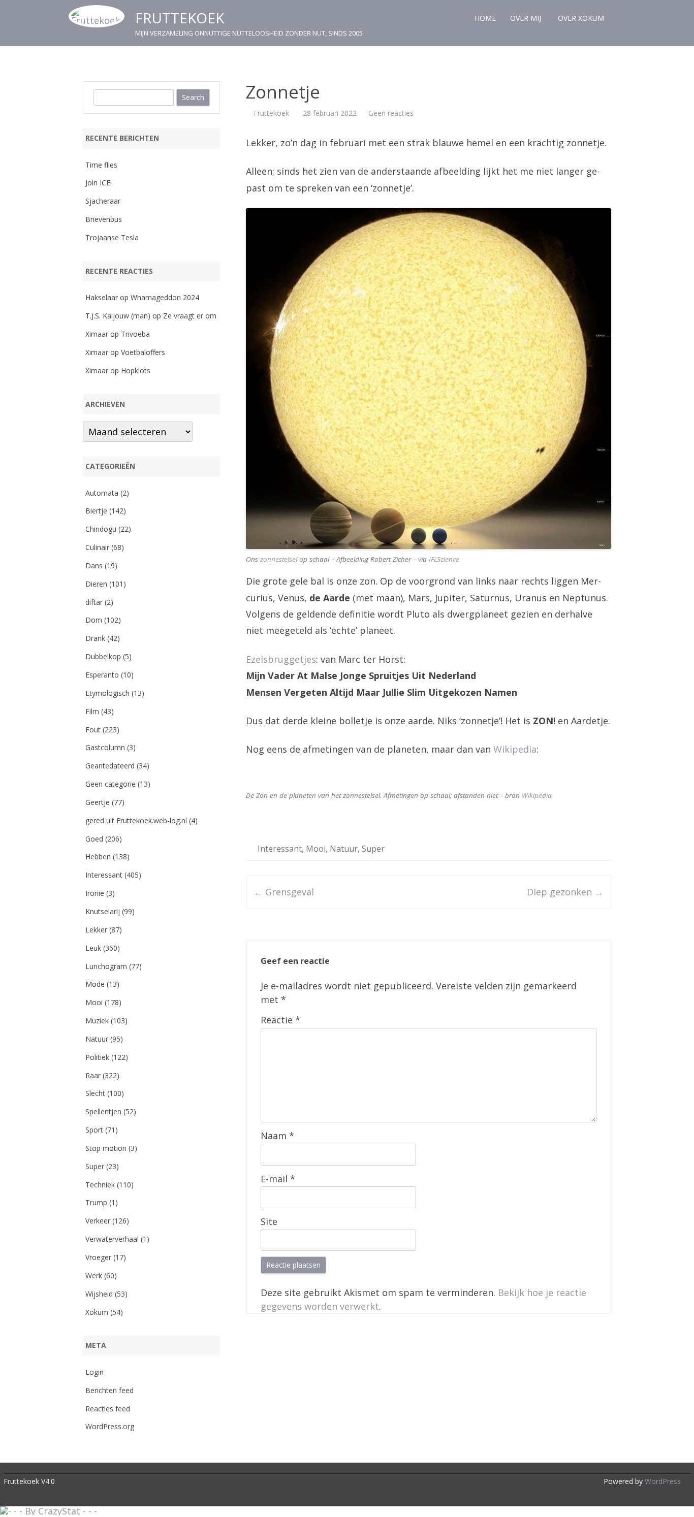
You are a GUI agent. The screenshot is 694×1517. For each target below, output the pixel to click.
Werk (93, 1275)
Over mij (525, 18)
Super (373, 848)
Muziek (97, 1020)
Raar (93, 1075)
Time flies (101, 165)
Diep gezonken (565, 892)
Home (485, 18)
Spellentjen (103, 1111)
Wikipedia (515, 749)
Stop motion (106, 1148)
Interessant (280, 848)
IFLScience (444, 559)
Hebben (98, 856)
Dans (94, 565)
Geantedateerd (110, 765)
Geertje (97, 802)
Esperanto (102, 675)
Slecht (95, 1093)
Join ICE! (98, 182)
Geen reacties (391, 113)
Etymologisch (107, 693)
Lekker (96, 929)
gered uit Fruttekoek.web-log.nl (136, 820)
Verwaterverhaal (112, 1239)
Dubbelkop (103, 656)
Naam (277, 1135)
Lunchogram (106, 966)
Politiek (97, 1057)
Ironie (94, 893)
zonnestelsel (278, 559)
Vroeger (98, 1257)
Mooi (316, 848)
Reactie (280, 1020)
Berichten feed (109, 1390)
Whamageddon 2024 (165, 297)
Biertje (96, 510)
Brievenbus (103, 219)
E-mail (278, 1179)
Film (92, 711)
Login (94, 1372)
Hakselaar (101, 297)
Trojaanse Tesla (112, 237)
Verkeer (97, 1220)
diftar (94, 602)
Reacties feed (107, 1408)
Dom (93, 620)
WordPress (662, 1481)
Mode (95, 984)
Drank (95, 638)
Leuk (93, 948)
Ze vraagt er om (189, 315)
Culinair (97, 547)
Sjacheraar (102, 201)
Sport (94, 1130)
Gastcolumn (105, 747)
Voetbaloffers (143, 352)
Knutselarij (102, 911)
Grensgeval (284, 892)
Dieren (96, 584)
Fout (93, 729)
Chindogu (100, 529)
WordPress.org (109, 1426)
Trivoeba (135, 334)
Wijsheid (99, 1294)
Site (269, 1221)
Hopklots (135, 370)
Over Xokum (581, 18)
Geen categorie (110, 784)
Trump (96, 1202)
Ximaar (96, 334)
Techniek (100, 1184)
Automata (101, 493)
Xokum (96, 1312)
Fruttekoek (179, 18)
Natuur (344, 848)
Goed (94, 839)
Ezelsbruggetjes (281, 659)
